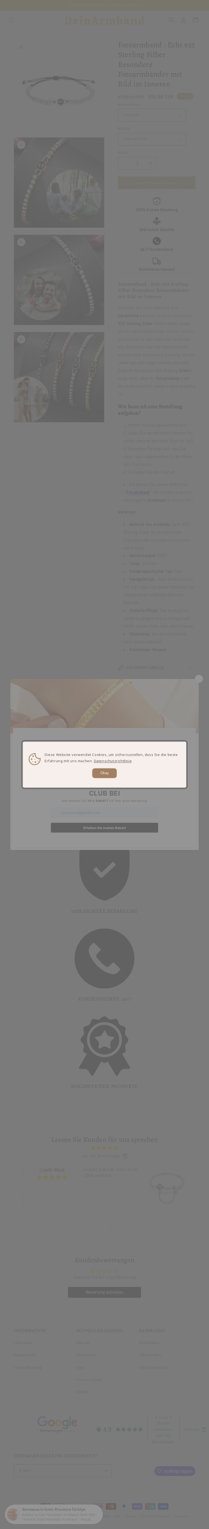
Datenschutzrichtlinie (113, 760)
